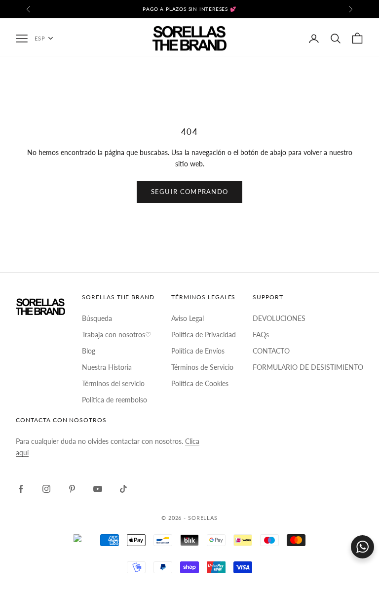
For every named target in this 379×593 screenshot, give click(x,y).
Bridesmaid (189, 354)
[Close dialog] (288, 186)
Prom (189, 285)
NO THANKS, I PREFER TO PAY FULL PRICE (190, 455)
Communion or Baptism (189, 389)
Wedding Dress (189, 320)
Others (189, 424)
